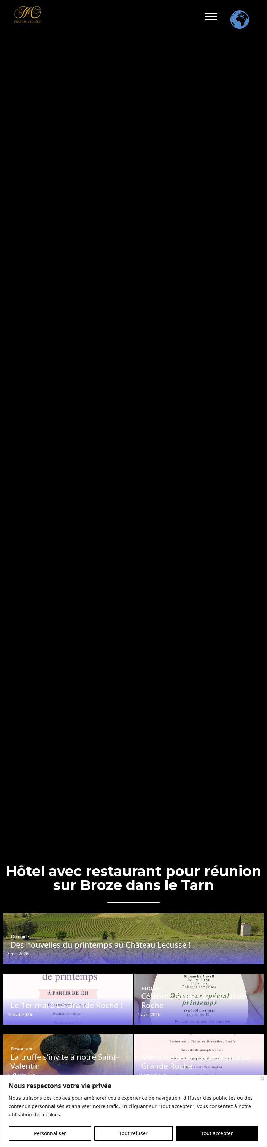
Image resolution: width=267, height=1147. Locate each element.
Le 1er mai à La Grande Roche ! (66, 1004)
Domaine (20, 937)
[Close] (262, 1078)
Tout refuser (133, 1133)
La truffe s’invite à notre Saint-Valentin (64, 1061)
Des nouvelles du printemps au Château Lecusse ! (100, 944)
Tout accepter (217, 1133)
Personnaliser (50, 1133)
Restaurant (21, 997)
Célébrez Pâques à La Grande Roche (193, 1000)
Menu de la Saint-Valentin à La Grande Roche (195, 1061)
